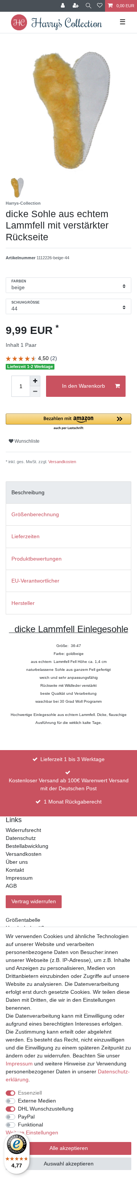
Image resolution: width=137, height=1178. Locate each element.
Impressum (19, 878)
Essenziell (30, 1093)
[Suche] (88, 6)
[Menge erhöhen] (35, 381)
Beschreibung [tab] (28, 492)
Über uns (17, 862)
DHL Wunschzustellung (45, 1109)
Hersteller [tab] (23, 603)
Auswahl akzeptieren (69, 1164)
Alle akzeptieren (68, 1148)
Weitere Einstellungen (32, 1132)
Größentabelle (23, 920)
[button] (68, 422)
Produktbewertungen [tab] (36, 559)
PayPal (26, 1117)
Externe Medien (37, 1101)
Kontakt (15, 870)
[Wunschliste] (99, 6)
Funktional (30, 1125)
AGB (11, 886)
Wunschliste (26, 441)
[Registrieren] (76, 6)
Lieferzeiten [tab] (25, 536)
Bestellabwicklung (27, 846)
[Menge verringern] (35, 391)
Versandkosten (62, 461)
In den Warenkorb (83, 386)
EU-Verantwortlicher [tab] (35, 581)
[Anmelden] (63, 6)
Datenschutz (21, 838)
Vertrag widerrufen (33, 901)
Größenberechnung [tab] (35, 514)
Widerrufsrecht (23, 830)
